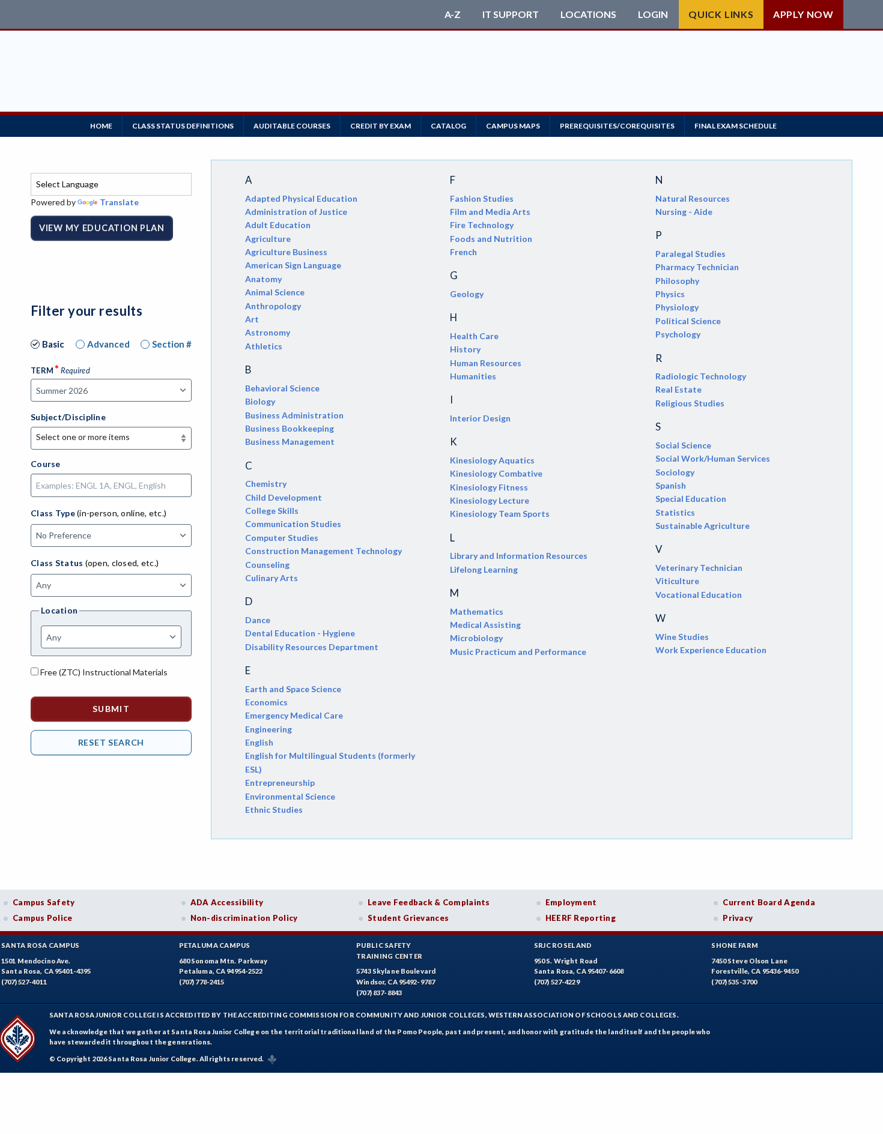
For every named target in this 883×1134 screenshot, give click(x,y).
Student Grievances (408, 918)
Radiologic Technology (700, 376)
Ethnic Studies (274, 809)
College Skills (272, 510)
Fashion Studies (482, 198)
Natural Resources (692, 198)
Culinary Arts (271, 578)
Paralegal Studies (690, 254)
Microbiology (476, 638)
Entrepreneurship (280, 782)
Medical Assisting (485, 625)
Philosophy (677, 281)
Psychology (677, 334)
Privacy (738, 918)
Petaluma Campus (214, 945)
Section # (172, 344)
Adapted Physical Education (301, 198)
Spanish (670, 485)
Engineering (268, 729)
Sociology (674, 472)
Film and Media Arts (490, 212)
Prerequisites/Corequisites (617, 125)
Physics (670, 294)
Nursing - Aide (683, 212)
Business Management (290, 441)
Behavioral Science (282, 388)
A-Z (453, 14)
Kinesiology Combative (496, 473)
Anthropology (273, 306)
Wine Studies (682, 637)
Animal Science (275, 292)
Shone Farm (734, 945)
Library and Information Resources (518, 555)
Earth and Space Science (293, 689)
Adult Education (278, 225)
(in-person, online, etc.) (121, 513)
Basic (53, 344)
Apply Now (803, 14)
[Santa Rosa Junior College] (234, 14)
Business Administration (294, 415)
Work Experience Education (710, 650)
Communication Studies (293, 524)
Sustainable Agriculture (702, 525)
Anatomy (263, 279)
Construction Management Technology (323, 551)
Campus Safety (44, 902)
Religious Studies (689, 403)
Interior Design (480, 418)
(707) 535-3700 (734, 982)
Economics (266, 702)
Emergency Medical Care (294, 715)
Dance (257, 620)
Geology (467, 294)
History (465, 349)
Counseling (267, 564)
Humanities (473, 376)
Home (101, 125)
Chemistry (266, 483)
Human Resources (485, 363)
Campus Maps (513, 125)
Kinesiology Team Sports (500, 513)
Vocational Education (698, 595)
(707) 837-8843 (379, 993)
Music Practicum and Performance (518, 652)
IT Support (510, 14)
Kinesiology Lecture (489, 500)
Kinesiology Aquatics (492, 460)
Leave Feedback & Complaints (429, 902)
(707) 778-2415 (202, 982)
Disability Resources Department (311, 647)
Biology (260, 401)
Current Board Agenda (769, 902)
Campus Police (43, 918)
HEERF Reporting (580, 918)
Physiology (677, 307)
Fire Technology (482, 225)
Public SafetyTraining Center (389, 950)
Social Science (683, 445)
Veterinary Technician (698, 567)
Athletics (263, 346)
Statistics (675, 512)
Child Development (283, 497)
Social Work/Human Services (712, 458)
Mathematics (476, 611)
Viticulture (677, 581)
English (259, 742)
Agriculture (268, 239)
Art (252, 319)
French (463, 252)
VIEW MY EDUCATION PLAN (102, 228)
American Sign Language (293, 265)
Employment (571, 902)
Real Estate (678, 389)
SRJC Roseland (563, 945)
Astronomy (267, 332)
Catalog (448, 125)
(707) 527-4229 (557, 982)
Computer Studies (281, 537)
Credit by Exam (380, 125)
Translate (119, 202)
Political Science (688, 321)
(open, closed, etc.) (122, 563)
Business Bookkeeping (289, 428)
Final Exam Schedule (735, 125)
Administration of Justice (296, 212)
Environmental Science (290, 796)
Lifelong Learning (484, 569)
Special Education (690, 498)
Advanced (108, 344)
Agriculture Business (286, 252)
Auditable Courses (291, 125)
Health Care (474, 336)
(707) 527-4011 (24, 982)
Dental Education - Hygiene (300, 633)
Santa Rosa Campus (40, 945)
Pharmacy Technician (697, 267)
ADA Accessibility (227, 902)
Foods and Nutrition (491, 239)
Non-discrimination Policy (244, 918)
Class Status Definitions (183, 125)
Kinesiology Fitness (489, 487)
